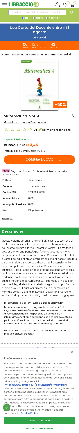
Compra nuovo (39, 159)
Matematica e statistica (27, 54)
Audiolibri (54, 17)
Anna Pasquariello (34, 122)
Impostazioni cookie (39, 428)
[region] (39, 390)
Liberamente (35, 180)
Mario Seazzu (12, 122)
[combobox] (37, 12)
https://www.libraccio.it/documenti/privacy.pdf (35, 385)
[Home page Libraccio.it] (24, 6)
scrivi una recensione (56, 130)
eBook (39, 17)
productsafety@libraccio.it (19, 333)
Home (6, 54)
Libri (27, 17)
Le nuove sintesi (36, 186)
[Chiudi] (72, 352)
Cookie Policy (29, 413)
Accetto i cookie (39, 420)
